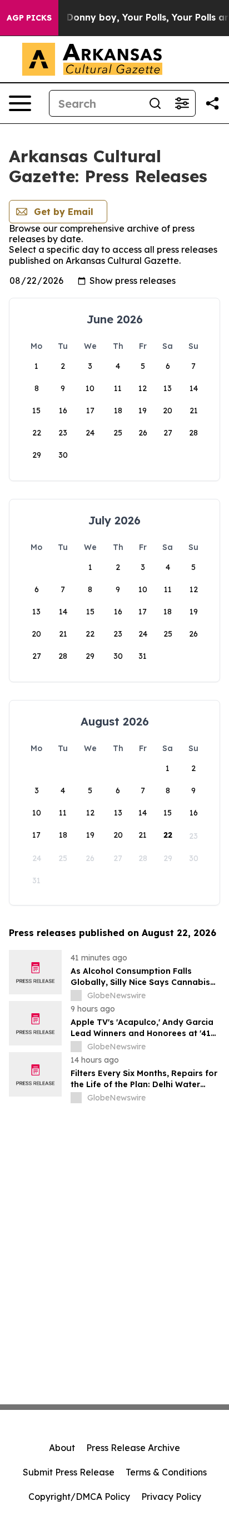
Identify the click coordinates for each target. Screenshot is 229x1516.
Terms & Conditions (166, 1472)
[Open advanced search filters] (181, 103)
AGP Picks (29, 18)
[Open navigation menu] (20, 103)
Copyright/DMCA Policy (79, 1496)
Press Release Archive (133, 1447)
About (62, 1447)
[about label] (76, 995)
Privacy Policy (171, 1496)
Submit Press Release (68, 1472)
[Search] (155, 103)
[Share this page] (212, 103)
